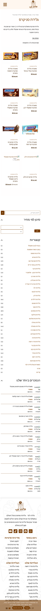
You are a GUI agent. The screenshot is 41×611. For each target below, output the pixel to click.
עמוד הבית (36, 15)
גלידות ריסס (36, 357)
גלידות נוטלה (36, 322)
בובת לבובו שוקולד (34, 246)
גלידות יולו (37, 288)
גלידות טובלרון (35, 280)
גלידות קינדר (36, 353)
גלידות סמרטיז (35, 330)
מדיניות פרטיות (17, 608)
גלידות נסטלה (35, 326)
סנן (37, 231)
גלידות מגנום (36, 303)
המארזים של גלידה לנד (32, 364)
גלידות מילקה (35, 315)
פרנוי (38, 368)
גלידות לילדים (35, 299)
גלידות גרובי (36, 269)
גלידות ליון (37, 295)
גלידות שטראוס (35, 361)
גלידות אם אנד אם (34, 261)
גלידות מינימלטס (34, 318)
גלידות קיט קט (35, 349)
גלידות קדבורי (35, 345)
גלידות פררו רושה (34, 341)
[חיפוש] (3, 213)
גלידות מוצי (36, 307)
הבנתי (27, 608)
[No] (38, 605)
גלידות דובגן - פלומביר (33, 272)
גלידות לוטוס (36, 292)
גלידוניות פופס (35, 253)
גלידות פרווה (36, 338)
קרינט (38, 372)
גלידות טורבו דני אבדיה (32, 284)
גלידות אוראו (36, 257)
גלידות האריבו (35, 276)
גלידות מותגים (35, 311)
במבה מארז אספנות (33, 249)
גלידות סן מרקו (35, 334)
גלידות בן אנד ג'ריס (34, 265)
